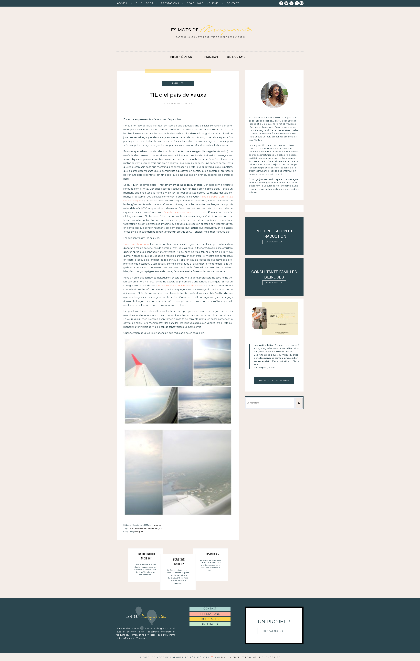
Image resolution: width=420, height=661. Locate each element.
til (163, 528)
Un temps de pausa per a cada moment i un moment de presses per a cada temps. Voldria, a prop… (210, 565)
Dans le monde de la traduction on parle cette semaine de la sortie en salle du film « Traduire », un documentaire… (145, 569)
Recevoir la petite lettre (274, 380)
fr (297, 3)
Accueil (122, 3)
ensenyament (141, 528)
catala (132, 528)
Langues (139, 532)
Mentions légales (267, 657)
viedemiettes (240, 657)
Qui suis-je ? (144, 3)
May (224, 657)
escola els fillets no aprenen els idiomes (181, 285)
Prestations (170, 3)
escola (151, 528)
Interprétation (181, 56)
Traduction (209, 56)
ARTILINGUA (209, 624)
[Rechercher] (299, 403)
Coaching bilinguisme (203, 3)
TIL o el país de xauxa (178, 95)
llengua (158, 528)
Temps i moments (212, 554)
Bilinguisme (236, 56)
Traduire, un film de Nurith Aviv (146, 556)
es (301, 3)
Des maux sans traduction (179, 562)
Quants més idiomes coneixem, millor (185, 212)
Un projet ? (274, 621)
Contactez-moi (274, 631)
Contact (233, 3)
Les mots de (210, 29)
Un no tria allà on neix (136, 244)
